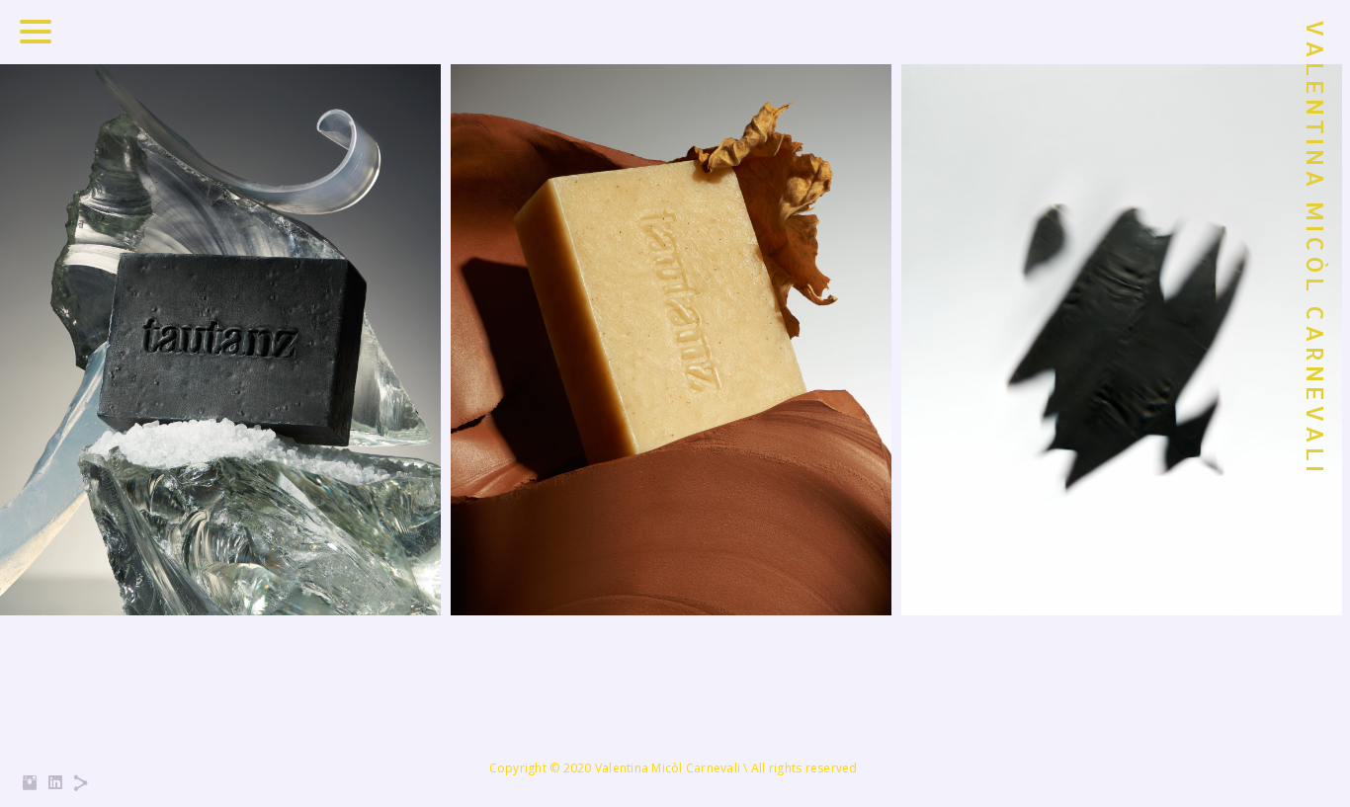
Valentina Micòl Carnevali (1316, 248)
